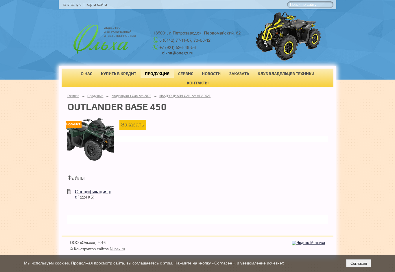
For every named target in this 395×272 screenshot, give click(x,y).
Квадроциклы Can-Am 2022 (131, 96)
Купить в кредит (118, 73)
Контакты (197, 82)
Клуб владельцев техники (286, 73)
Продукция (157, 73)
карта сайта (96, 5)
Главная (73, 96)
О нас (86, 73)
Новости (211, 73)
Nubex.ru (117, 249)
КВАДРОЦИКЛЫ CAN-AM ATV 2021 (185, 96)
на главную (72, 5)
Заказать (239, 73)
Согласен (358, 263)
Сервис (185, 73)
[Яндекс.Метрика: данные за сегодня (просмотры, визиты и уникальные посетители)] (308, 243)
